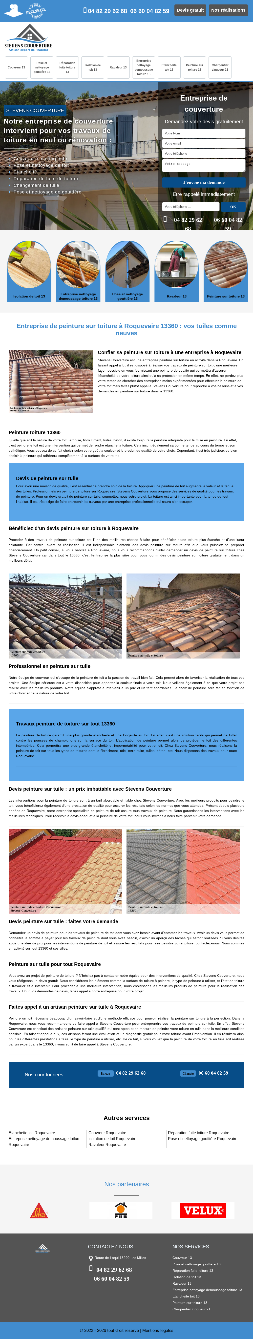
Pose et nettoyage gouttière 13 (42, 67)
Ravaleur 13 (118, 67)
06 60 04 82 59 (149, 11)
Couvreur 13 (16, 67)
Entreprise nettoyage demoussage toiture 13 (144, 67)
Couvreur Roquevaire (107, 1133)
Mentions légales (157, 1330)
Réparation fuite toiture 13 (67, 67)
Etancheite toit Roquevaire (32, 1133)
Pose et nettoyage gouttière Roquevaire (202, 1139)
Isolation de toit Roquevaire (112, 1139)
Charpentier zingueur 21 (220, 67)
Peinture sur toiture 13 (194, 67)
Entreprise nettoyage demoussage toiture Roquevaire (45, 1142)
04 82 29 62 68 (107, 11)
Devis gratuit (190, 10)
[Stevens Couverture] (28, 38)
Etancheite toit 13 (169, 67)
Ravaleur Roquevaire (107, 1145)
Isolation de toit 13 (93, 67)
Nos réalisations (228, 10)
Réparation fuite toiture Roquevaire (198, 1133)
